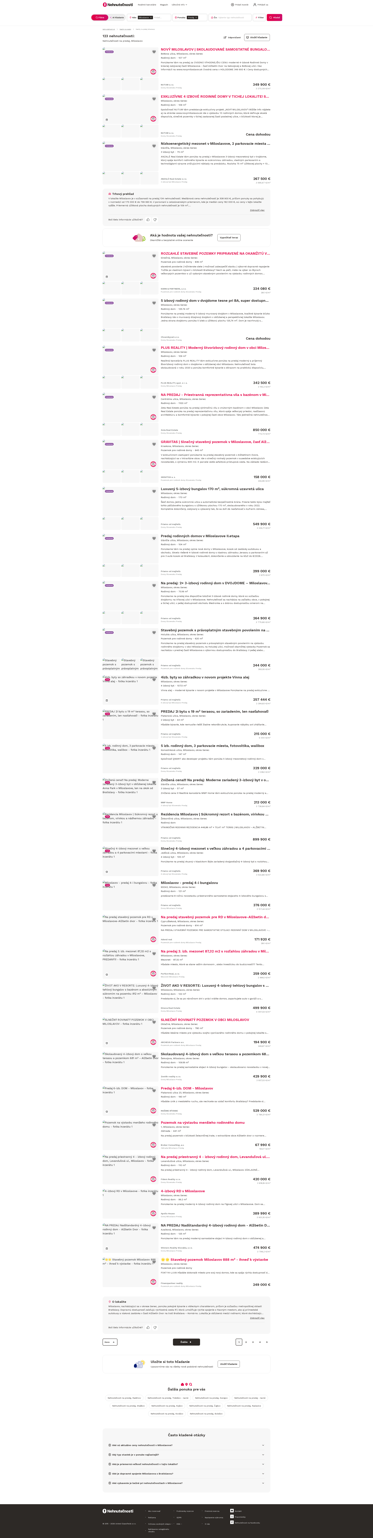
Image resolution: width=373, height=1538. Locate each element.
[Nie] (155, 220)
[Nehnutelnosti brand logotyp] (118, 4)
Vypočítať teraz (229, 237)
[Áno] (148, 220)
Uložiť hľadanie (258, 37)
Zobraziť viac (257, 210)
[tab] (99, 17)
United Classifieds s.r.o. (125, 1524)
